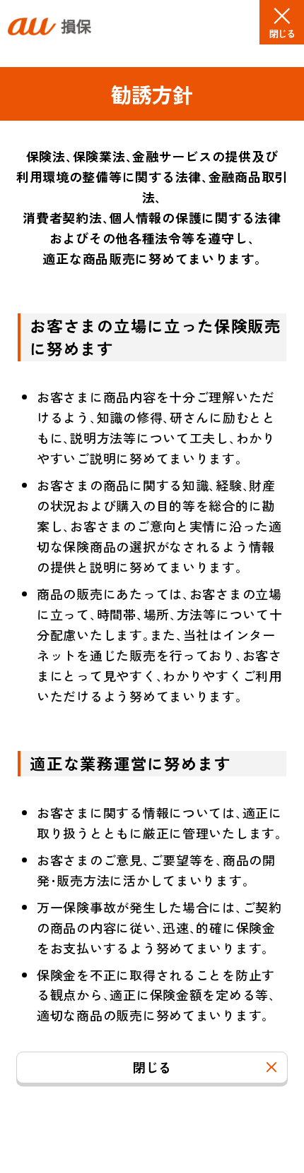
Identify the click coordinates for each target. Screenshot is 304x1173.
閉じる (152, 1067)
